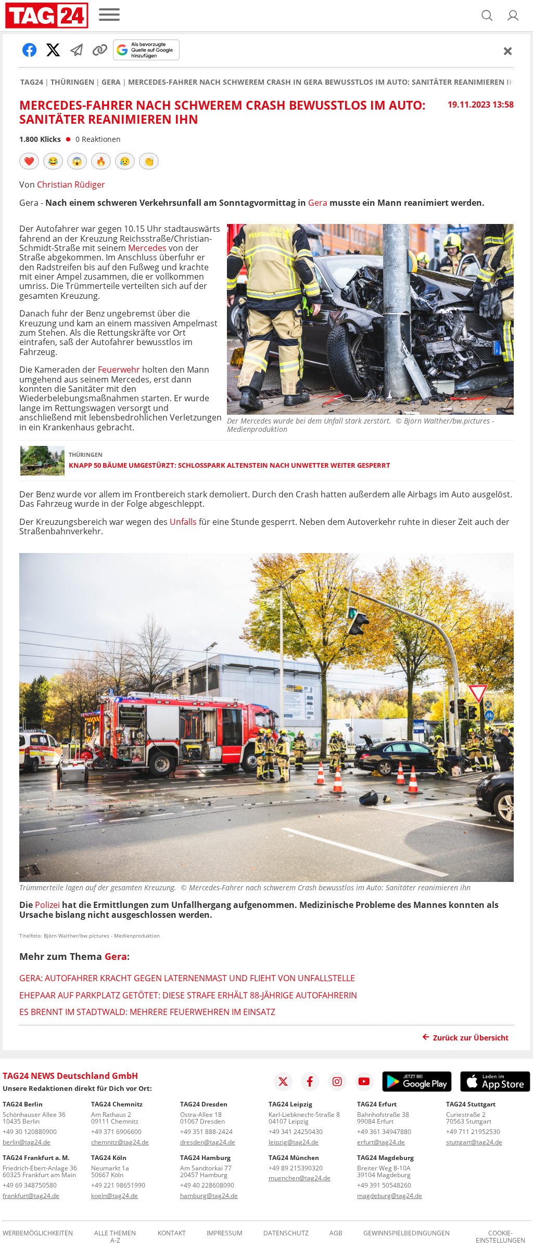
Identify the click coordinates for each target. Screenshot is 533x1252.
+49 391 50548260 (384, 1185)
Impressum (225, 1233)
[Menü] (109, 15)
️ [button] (29, 161)
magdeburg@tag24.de (389, 1195)
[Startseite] (46, 16)
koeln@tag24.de (114, 1195)
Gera (111, 82)
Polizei (47, 905)
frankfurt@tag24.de (31, 1195)
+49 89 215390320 (296, 1168)
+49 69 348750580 (30, 1185)
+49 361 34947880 (384, 1131)
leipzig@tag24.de (294, 1142)
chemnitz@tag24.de (120, 1142)
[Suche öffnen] (487, 15)
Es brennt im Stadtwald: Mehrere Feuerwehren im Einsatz (147, 1012)
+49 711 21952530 (473, 1131)
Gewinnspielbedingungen (406, 1233)
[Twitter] (283, 1081)
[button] (513, 15)
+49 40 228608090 (207, 1185)
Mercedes (147, 248)
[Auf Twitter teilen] (53, 49)
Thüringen (72, 82)
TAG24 (31, 82)
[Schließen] (508, 51)
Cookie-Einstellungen (500, 1237)
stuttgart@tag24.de (474, 1142)
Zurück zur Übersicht (471, 1038)
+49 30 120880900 (30, 1131)
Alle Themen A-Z (115, 1237)
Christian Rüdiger (71, 184)
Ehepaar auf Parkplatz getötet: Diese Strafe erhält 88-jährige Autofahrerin (188, 995)
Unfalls (183, 522)
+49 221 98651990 (118, 1185)
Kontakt (172, 1233)
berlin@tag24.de (26, 1142)
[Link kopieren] (100, 49)
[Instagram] (337, 1081)
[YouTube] (364, 1081)
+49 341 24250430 (296, 1131)
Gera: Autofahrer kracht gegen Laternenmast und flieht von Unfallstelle (187, 978)
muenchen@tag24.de (300, 1178)
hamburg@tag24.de (209, 1195)
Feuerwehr (119, 369)
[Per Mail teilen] (76, 49)
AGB (335, 1233)
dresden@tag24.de (207, 1142)
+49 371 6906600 (116, 1131)
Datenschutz (286, 1233)
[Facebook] (310, 1081)
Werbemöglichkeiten (38, 1233)
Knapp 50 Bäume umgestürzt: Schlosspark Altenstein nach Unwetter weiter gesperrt (229, 465)
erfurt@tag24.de (381, 1142)
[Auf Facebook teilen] (29, 49)
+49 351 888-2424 (206, 1131)
